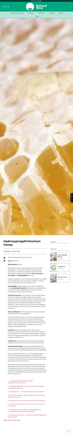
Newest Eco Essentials (17, 13)
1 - (9, 381)
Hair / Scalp (30, 13)
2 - (9, 386)
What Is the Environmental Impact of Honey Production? (27, 400)
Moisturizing (17, 420)
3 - (9, 391)
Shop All (61, 13)
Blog (37, 16)
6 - (9, 404)
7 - (9, 409)
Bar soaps (52, 13)
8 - (9, 415)
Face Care (41, 13)
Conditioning (9, 420)
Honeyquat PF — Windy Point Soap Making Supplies (27, 391)
